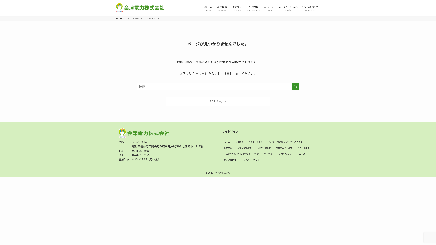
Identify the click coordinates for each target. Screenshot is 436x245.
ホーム (227, 142)
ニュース (301, 153)
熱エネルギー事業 (284, 147)
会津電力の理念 (255, 142)
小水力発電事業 (263, 147)
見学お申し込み (285, 153)
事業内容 (228, 147)
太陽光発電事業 (244, 147)
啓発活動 (268, 153)
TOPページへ (218, 101)
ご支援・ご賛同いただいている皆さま (285, 142)
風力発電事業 (303, 147)
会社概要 (239, 142)
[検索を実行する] (295, 86)
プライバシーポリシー (251, 159)
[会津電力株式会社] (140, 8)
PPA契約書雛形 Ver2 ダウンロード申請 (241, 153)
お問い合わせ (230, 159)
